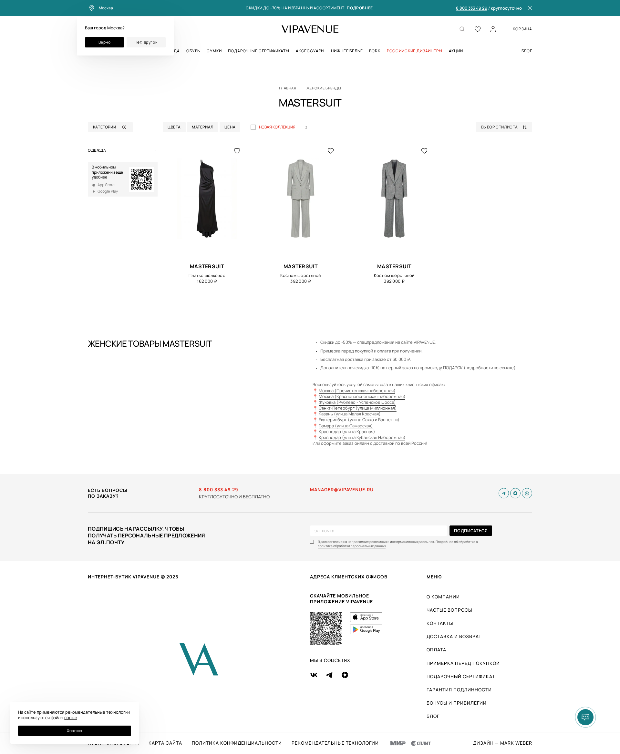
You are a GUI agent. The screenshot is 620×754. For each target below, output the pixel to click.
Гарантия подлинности (459, 690)
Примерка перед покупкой (463, 663)
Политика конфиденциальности (237, 743)
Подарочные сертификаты (258, 51)
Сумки (214, 51)
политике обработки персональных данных (352, 546)
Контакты (440, 623)
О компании (443, 597)
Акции (456, 51)
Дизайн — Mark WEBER (502, 743)
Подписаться (470, 531)
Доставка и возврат (454, 636)
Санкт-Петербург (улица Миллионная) (358, 408)
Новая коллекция (277, 127)
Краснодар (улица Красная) (347, 431)
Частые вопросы (449, 610)
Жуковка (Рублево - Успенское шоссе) (357, 402)
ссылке (507, 368)
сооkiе (70, 717)
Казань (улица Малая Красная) (350, 414)
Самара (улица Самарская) (346, 426)
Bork (374, 51)
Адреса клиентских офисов (349, 577)
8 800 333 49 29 (471, 8)
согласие (335, 542)
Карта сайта (165, 743)
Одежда (97, 150)
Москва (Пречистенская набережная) (357, 390)
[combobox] (506, 127)
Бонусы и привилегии (457, 703)
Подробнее (360, 8)
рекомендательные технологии (97, 712)
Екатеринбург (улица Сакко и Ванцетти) (359, 420)
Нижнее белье (347, 51)
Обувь (193, 51)
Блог (527, 51)
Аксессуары (310, 51)
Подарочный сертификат (461, 676)
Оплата (436, 650)
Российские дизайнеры (414, 51)
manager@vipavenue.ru (342, 490)
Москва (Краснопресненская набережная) (362, 396)
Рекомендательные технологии (335, 743)
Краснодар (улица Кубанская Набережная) (362, 437)
